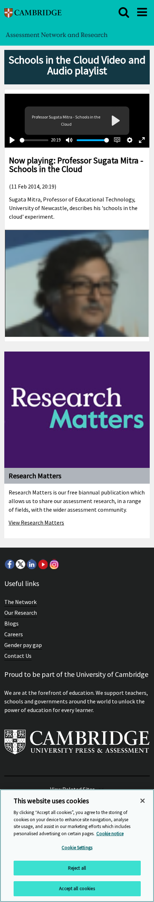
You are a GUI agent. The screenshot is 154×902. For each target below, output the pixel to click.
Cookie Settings (77, 848)
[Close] (142, 801)
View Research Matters (36, 522)
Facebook (9, 564)
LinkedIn (32, 564)
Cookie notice (110, 834)
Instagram (54, 564)
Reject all (77, 868)
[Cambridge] (33, 12)
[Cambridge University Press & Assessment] (77, 745)
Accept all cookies (77, 888)
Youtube (43, 564)
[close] (124, 12)
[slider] (34, 140)
